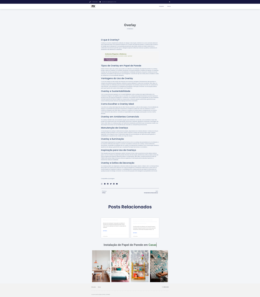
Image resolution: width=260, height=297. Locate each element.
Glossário (161, 6)
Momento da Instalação (110, 220)
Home (169, 6)
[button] (170, 2)
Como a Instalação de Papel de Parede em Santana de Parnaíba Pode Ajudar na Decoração (145, 221)
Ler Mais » (105, 230)
